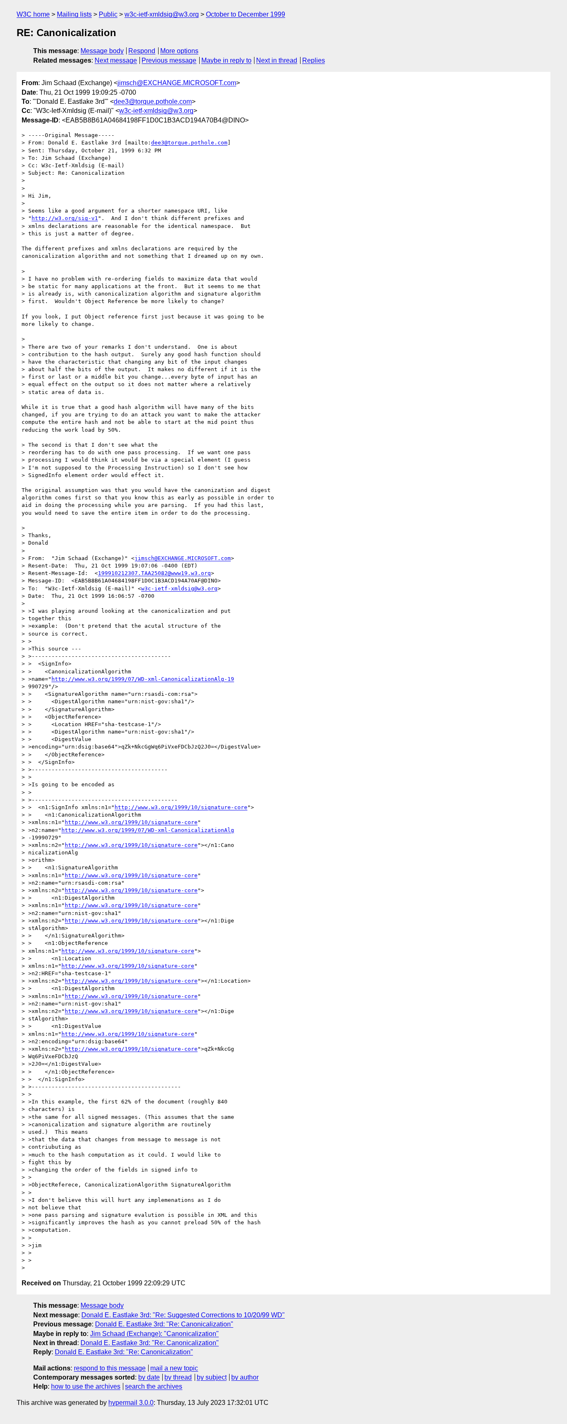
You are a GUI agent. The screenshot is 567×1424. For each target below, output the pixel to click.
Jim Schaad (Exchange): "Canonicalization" (154, 1333)
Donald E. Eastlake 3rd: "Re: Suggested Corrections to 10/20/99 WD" (183, 1315)
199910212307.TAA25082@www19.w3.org (154, 573)
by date (149, 1377)
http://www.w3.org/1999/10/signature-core (181, 807)
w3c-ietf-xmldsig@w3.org (162, 14)
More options (179, 50)
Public (108, 14)
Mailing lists (74, 14)
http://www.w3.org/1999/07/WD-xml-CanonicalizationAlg (147, 830)
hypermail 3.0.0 (131, 1402)
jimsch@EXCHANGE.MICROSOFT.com (176, 82)
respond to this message (110, 1368)
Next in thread (276, 60)
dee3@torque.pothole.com (153, 101)
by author (245, 1377)
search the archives (153, 1386)
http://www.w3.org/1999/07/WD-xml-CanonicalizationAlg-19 (142, 679)
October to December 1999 (245, 14)
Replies (313, 60)
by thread (178, 1377)
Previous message (169, 60)
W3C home (33, 14)
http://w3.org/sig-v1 (65, 218)
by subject (212, 1377)
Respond (141, 50)
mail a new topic (174, 1368)
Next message (116, 60)
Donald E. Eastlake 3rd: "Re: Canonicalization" (164, 1324)
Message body (102, 50)
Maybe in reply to (226, 60)
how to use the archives (85, 1386)
